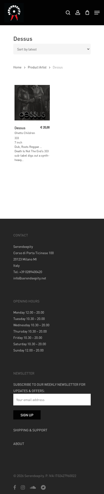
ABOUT (18, 443)
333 (17, 138)
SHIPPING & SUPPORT (30, 430)
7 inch (18, 142)
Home (17, 67)
